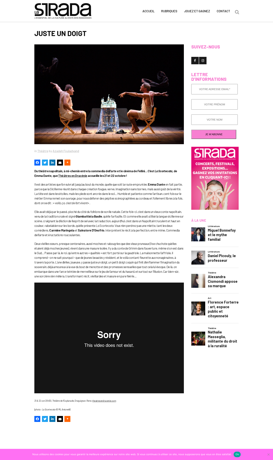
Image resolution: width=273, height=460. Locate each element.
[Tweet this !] (45, 163)
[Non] (268, 454)
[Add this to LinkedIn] (52, 163)
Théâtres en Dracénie (72, 175)
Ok (237, 454)
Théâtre (42, 151)
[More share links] (67, 163)
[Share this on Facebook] (37, 163)
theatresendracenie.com (104, 400)
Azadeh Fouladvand (66, 151)
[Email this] (60, 163)
